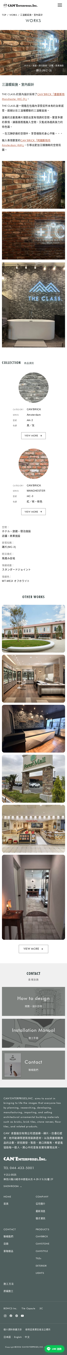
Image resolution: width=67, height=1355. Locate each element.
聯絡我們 (8, 1236)
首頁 (6, 1203)
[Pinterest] (16, 1315)
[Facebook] (11, 1315)
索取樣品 (8, 1251)
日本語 (7, 1337)
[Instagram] (5, 1315)
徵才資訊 (41, 1218)
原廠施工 (8, 1291)
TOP (4, 15)
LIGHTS (40, 1272)
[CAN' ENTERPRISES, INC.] (21, 5)
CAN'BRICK (42, 1236)
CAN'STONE (42, 1243)
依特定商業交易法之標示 (38, 1329)
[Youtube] (22, 1315)
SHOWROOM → (13, 1186)
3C (41, 1308)
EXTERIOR (41, 1265)
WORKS (13, 15)
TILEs (38, 1258)
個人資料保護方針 (13, 1329)
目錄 (6, 1243)
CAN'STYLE (42, 1251)
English (18, 1336)
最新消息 (41, 1211)
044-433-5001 (22, 1168)
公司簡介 (41, 1203)
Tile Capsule (28, 1308)
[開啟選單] (59, 5)
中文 (27, 1336)
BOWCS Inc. (10, 1308)
